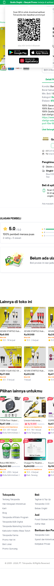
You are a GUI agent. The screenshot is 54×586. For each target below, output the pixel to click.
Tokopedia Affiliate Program (15, 517)
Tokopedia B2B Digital (12, 522)
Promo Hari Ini (8, 540)
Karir (4, 508)
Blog (4, 513)
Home (2, 22)
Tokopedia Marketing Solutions (16, 526)
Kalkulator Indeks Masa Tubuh (16, 531)
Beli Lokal (7, 544)
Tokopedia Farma (10, 535)
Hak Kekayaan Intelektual (14, 504)
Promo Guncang (9, 548)
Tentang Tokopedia (11, 499)
